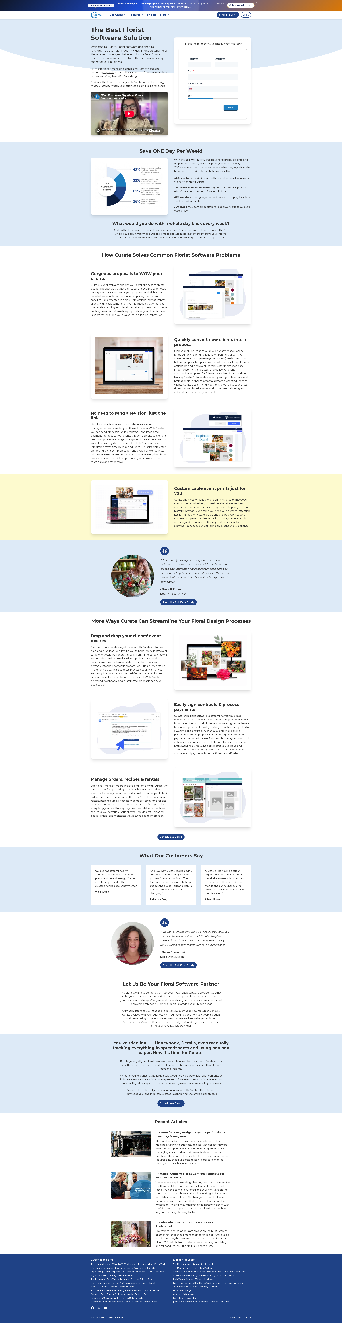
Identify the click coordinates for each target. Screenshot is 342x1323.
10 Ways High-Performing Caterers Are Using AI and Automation (203, 1275)
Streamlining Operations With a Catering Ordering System (118, 1298)
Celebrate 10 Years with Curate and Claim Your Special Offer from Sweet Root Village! (209, 1272)
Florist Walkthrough (182, 1290)
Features (136, 14)
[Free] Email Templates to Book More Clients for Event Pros (201, 1302)
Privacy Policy (236, 1317)
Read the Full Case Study (178, 602)
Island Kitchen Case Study (185, 1298)
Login (246, 15)
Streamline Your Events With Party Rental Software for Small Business (124, 1302)
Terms (248, 1317)
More (164, 14)
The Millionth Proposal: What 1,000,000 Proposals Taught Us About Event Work (128, 1264)
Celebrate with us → (240, 5)
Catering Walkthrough (183, 1294)
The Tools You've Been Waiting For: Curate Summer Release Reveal (122, 1279)
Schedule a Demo (228, 15)
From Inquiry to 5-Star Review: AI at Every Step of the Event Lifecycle (123, 1283)
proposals (108, 72)
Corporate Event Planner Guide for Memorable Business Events (120, 1294)
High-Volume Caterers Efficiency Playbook (193, 1279)
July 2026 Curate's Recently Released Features (113, 1275)
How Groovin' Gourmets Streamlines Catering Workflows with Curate (123, 1268)
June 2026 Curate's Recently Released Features (113, 1287)
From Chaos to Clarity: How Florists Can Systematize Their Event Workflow (208, 1283)
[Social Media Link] (92, 1307)
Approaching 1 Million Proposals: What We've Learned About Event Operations (127, 1272)
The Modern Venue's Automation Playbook (193, 1264)
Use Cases (117, 14)
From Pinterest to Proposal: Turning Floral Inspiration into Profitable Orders (126, 1290)
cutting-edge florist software (192, 1014)
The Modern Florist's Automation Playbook (193, 1268)
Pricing (151, 14)
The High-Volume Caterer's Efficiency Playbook (195, 1287)
